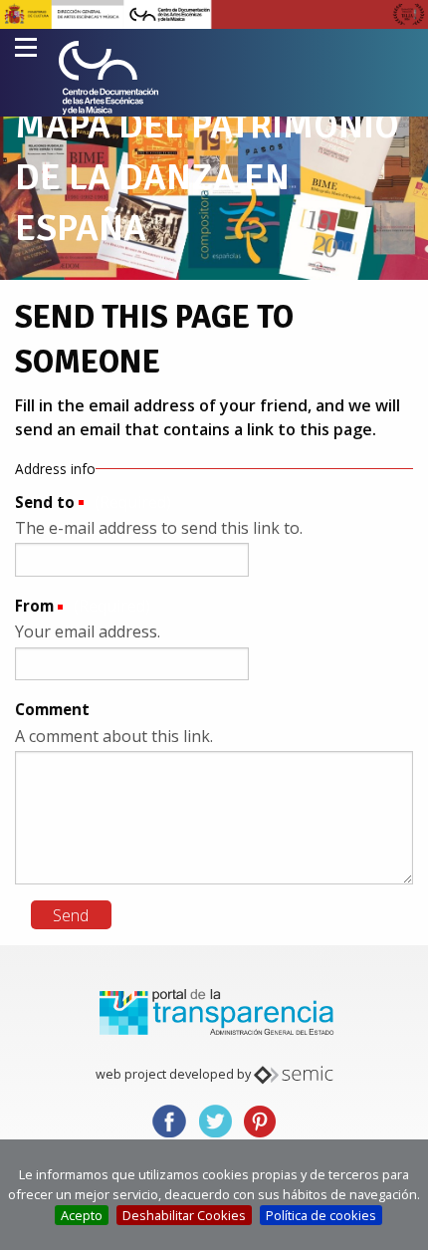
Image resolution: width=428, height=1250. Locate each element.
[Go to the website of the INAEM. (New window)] (214, 13)
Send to (45, 502)
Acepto (82, 1215)
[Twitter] (214, 1120)
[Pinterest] (260, 1120)
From (34, 606)
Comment (52, 709)
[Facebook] (169, 1120)
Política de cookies (321, 1215)
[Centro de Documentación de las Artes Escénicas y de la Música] (108, 78)
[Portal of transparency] (214, 1011)
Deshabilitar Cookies (184, 1215)
